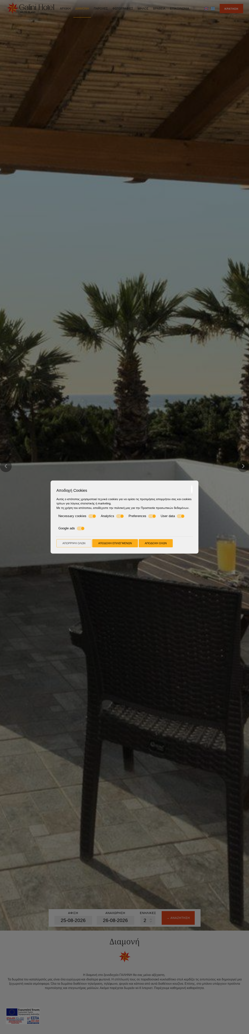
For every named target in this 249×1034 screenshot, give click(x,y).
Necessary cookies (72, 516)
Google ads (66, 528)
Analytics (107, 516)
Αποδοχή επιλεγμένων (115, 543)
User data (168, 516)
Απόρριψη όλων (73, 543)
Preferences (137, 516)
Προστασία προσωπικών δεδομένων (165, 508)
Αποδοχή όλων (156, 543)
